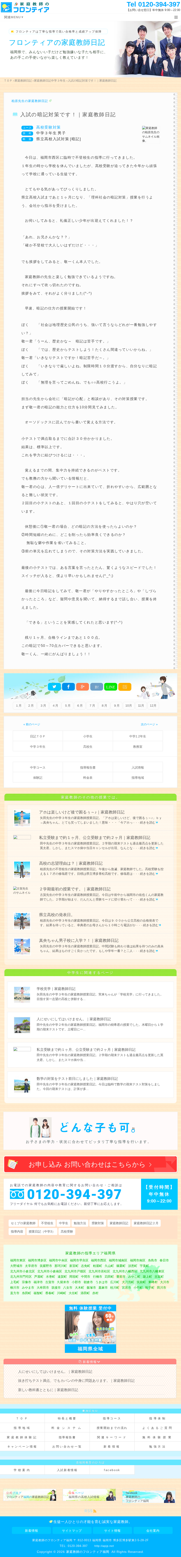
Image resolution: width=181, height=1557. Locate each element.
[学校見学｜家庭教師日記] (90, 1002)
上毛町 (14, 1282)
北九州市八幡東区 (152, 1271)
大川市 (164, 1282)
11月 (141, 705)
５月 (67, 705)
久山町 (109, 1266)
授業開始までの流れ (112, 1428)
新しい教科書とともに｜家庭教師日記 (48, 1390)
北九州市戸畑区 (75, 1271)
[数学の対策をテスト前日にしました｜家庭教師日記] (90, 1092)
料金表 (87, 777)
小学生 (87, 736)
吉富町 (159, 1276)
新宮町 (74, 1266)
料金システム (67, 1428)
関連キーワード (112, 1437)
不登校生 (47, 1223)
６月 (80, 705)
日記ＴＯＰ (37, 736)
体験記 (37, 777)
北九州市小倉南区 (49, 1271)
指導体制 (157, 1418)
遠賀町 (62, 1276)
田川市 (161, 1287)
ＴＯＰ (22, 1418)
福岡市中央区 (58, 1260)
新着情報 (90, 1362)
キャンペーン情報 (22, 1446)
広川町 (114, 1282)
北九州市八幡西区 (125, 1271)
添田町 (85, 1293)
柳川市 (14, 1287)
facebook (112, 1470)
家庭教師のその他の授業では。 (90, 797)
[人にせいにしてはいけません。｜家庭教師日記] (90, 1033)
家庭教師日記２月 (146, 1223)
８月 (104, 705)
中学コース (37, 767)
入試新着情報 (67, 1470)
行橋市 (97, 1276)
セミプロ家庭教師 (23, 1223)
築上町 (147, 1276)
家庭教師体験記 (22, 1437)
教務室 (137, 746)
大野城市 (16, 1266)
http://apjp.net (104, 1546)
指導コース (112, 1418)
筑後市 (56, 1287)
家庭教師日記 (119, 1223)
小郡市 (76, 1282)
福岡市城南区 (118, 1260)
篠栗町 (121, 1266)
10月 (128, 705)
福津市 (38, 1282)
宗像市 (26, 1282)
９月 (116, 705)
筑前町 (141, 1282)
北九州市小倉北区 (22, 1271)
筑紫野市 (46, 1266)
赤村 (95, 1293)
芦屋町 (38, 1276)
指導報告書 (88, 767)
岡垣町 (74, 1276)
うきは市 (101, 1282)
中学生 (63, 1223)
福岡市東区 (18, 1260)
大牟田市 (43, 1287)
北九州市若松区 (99, 1271)
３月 (43, 705)
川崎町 (61, 1293)
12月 (153, 705)
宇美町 (144, 1266)
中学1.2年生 (137, 736)
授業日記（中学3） (42, 1231)
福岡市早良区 (79, 1260)
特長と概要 (67, 1418)
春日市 (164, 1260)
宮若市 (126, 1287)
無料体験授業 (157, 1437)
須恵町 (132, 1266)
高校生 (87, 746)
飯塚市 (91, 1287)
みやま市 (28, 1287)
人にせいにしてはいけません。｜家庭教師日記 (55, 1371)
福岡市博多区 (37, 1260)
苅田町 (109, 1276)
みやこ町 (134, 1276)
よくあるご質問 (157, 1428)
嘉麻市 (103, 1287)
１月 (18, 705)
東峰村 (153, 1282)
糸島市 (152, 1260)
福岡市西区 (98, 1260)
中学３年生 (37, 746)
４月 (55, 705)
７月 (92, 705)
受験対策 (98, 1223)
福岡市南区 (137, 1260)
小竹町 (138, 1287)
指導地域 (138, 777)
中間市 (85, 1276)
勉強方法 (80, 1223)
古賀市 (50, 1282)
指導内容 (17, 1231)
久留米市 (63, 1282)
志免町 (85, 1266)
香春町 (50, 1293)
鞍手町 (150, 1287)
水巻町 (50, 1276)
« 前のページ (31, 724)
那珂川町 (61, 1266)
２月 (31, 705)
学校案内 (22, 1470)
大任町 (73, 1293)
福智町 (38, 1293)
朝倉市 (88, 1282)
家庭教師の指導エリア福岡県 (90, 1253)
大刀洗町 (128, 1282)
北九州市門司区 (21, 1276)
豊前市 (121, 1276)
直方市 (14, 1293)
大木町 (79, 1287)
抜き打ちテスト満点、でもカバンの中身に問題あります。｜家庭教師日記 (76, 1380)
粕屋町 (97, 1266)
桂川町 (114, 1287)
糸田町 (26, 1293)
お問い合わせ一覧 (67, 1446)
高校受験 (67, 1231)
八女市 (67, 1287)
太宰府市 (31, 1266)
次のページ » (149, 724)
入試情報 (138, 767)
